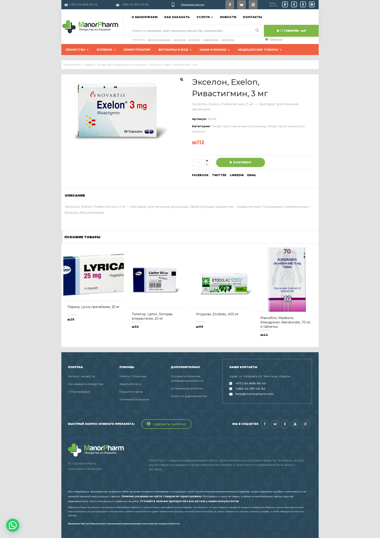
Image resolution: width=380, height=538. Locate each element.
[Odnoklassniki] (285, 424)
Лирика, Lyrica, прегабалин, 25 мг (93, 307)
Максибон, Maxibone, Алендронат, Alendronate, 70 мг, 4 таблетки (285, 322)
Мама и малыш (213, 49)
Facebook (200, 175)
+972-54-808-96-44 (83, 4)
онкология (179, 39)
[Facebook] (229, 4)
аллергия (194, 39)
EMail (251, 175)
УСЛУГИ (203, 17)
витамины (228, 39)
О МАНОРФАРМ (144, 17)
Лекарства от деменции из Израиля (238, 126)
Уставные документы (187, 388)
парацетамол (211, 39)
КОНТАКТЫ (252, 17)
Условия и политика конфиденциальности (187, 378)
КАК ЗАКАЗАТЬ (177, 17)
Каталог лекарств (81, 376)
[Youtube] (295, 424)
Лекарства (75, 49)
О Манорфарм (79, 391)
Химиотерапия (137, 49)
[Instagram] (253, 4)
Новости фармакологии (189, 396)
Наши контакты (131, 391)
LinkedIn (237, 175)
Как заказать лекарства (85, 384)
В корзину (241, 162)
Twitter (219, 175)
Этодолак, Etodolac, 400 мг (217, 314)
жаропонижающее (159, 39)
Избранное (276, 39)
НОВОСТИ (228, 17)
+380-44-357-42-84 (135, 4)
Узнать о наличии (132, 376)
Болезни (104, 49)
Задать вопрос (130, 384)
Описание (75, 195)
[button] (166, 424)
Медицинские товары (258, 49)
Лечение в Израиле (134, 399)
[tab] (76, 195)
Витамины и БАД (173, 49)
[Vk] (241, 4)
